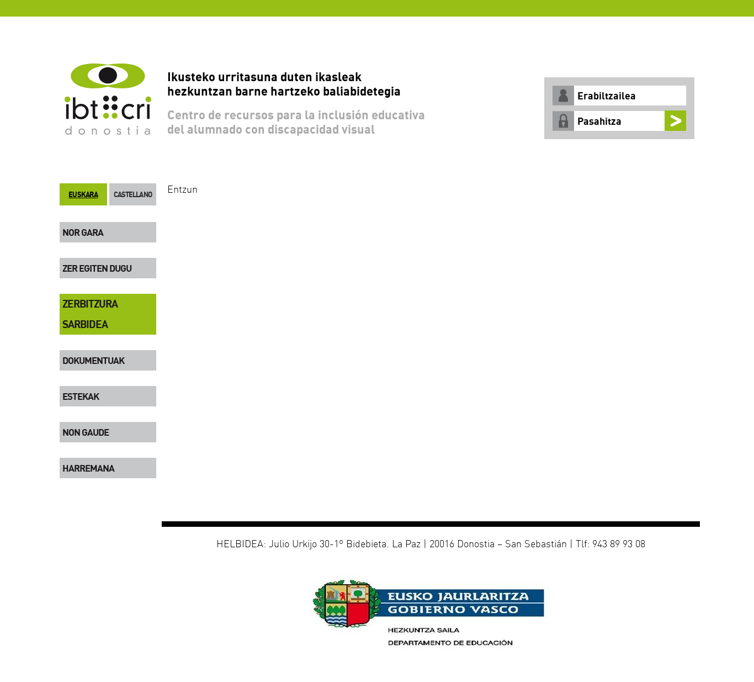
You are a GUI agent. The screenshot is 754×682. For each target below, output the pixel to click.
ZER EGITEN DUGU (96, 268)
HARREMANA (88, 468)
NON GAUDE (85, 432)
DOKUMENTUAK (93, 360)
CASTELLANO (133, 194)
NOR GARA (82, 232)
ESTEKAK (80, 396)
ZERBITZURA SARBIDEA (90, 314)
